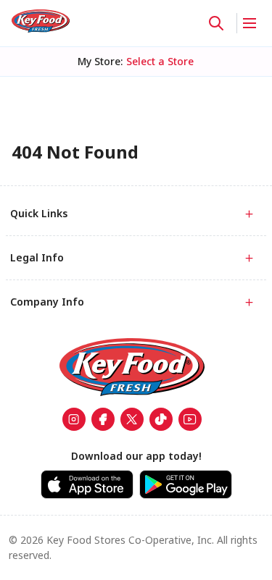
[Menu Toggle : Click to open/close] (248, 23)
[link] (41, 21)
